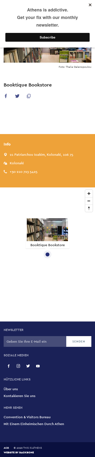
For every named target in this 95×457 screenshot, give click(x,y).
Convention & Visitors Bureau (27, 417)
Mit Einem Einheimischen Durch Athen (34, 424)
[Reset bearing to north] (89, 208)
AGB (6, 447)
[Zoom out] (89, 200)
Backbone (26, 452)
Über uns (11, 389)
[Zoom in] (89, 193)
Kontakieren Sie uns (19, 396)
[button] (6, 97)
